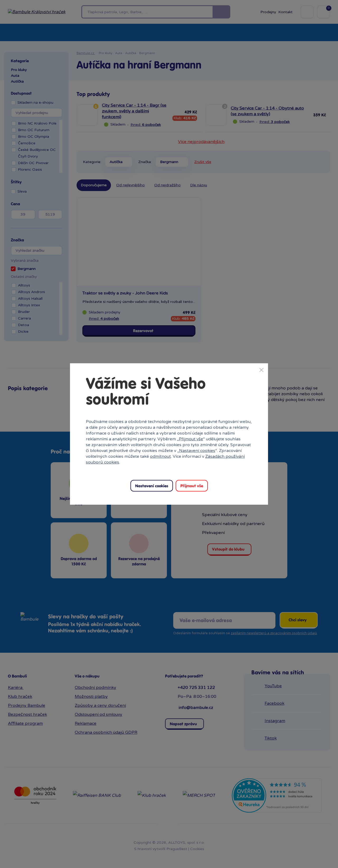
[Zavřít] (261, 370)
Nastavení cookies (197, 450)
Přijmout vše (191, 439)
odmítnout (160, 456)
